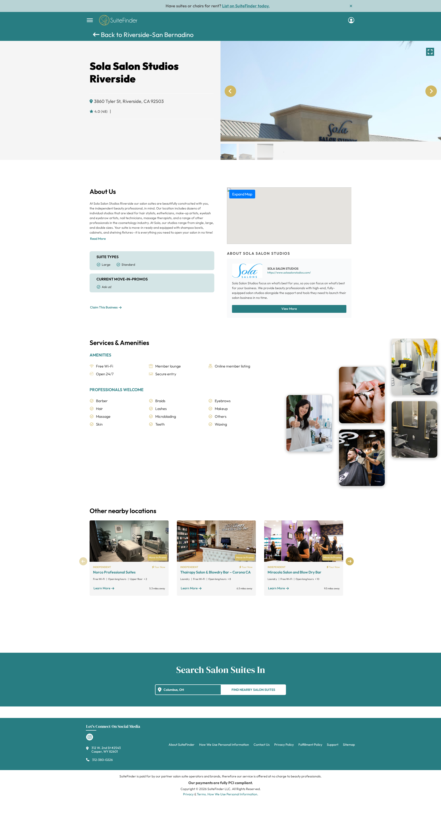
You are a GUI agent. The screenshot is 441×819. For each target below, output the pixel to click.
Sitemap (349, 745)
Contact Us (262, 745)
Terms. (202, 794)
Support (332, 745)
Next (350, 561)
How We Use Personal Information (224, 745)
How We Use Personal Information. (232, 794)
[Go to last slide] (230, 91)
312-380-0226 (102, 760)
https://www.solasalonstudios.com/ (289, 272)
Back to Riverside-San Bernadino (146, 35)
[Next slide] (431, 91)
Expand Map (242, 194)
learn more (101, 588)
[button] (228, 152)
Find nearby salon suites (253, 690)
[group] (330, 91)
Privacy (188, 794)
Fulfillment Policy (310, 745)
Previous (83, 561)
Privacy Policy (284, 745)
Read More (98, 239)
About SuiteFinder (182, 745)
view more (289, 309)
